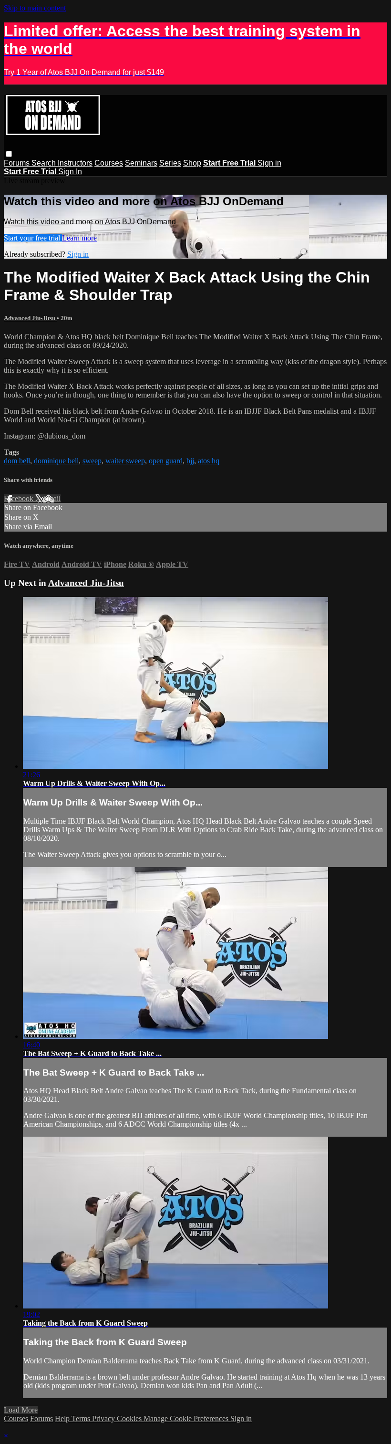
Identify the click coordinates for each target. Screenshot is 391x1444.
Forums (17, 163)
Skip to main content (35, 8)
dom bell (17, 461)
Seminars (141, 163)
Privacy (104, 1418)
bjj (190, 461)
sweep (92, 461)
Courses (108, 163)
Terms (82, 1418)
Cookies (130, 1418)
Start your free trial (33, 238)
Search (44, 163)
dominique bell (56, 461)
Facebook (19, 498)
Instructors (75, 163)
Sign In (70, 171)
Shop (192, 163)
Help (63, 1418)
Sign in (269, 163)
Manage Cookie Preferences (187, 1418)
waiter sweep (125, 461)
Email (52, 498)
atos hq (208, 461)
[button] (9, 154)
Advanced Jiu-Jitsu (30, 318)
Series (170, 163)
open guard (166, 461)
